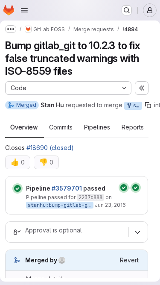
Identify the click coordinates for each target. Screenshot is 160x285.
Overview (24, 127)
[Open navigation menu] (24, 10)
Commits (61, 127)
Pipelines (97, 127)
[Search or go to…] (127, 10)
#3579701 (67, 188)
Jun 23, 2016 (110, 205)
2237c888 (90, 197)
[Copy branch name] (148, 105)
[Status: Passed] (17, 188)
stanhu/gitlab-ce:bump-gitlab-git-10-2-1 (136, 105)
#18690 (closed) (50, 147)
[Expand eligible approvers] (137, 232)
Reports (133, 127)
